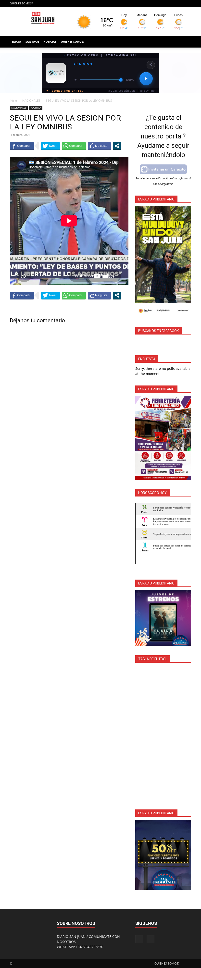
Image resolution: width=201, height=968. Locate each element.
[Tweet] (50, 145)
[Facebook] (179, 3)
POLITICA (35, 107)
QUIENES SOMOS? (21, 3)
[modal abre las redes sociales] (117, 145)
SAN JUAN (32, 41)
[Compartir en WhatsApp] (74, 145)
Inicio (13, 101)
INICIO (16, 41)
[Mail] (187, 3)
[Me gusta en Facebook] (99, 145)
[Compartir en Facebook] (22, 145)
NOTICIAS (49, 41)
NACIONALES (31, 101)
